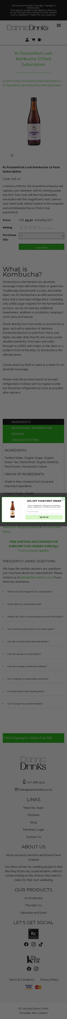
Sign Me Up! (44, 517)
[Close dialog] (63, 499)
